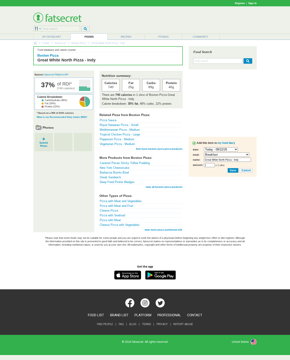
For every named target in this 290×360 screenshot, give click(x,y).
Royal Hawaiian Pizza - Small (119, 125)
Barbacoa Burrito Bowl (114, 172)
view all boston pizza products (164, 187)
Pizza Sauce (108, 120)
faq (121, 324)
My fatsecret (51, 36)
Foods (89, 36)
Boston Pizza (78, 43)
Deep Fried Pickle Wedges (117, 182)
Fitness (163, 36)
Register (240, 3)
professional (169, 315)
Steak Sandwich (110, 177)
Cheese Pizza (109, 210)
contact (194, 315)
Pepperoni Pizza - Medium (117, 139)
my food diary (226, 143)
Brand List (60, 43)
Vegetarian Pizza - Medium (117, 144)
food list (96, 315)
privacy (162, 324)
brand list (119, 315)
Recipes (126, 36)
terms (146, 324)
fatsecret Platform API (56, 74)
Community (200, 36)
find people (105, 324)
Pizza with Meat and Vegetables (121, 201)
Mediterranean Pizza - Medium (120, 129)
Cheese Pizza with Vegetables (120, 225)
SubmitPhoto (43, 142)
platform (143, 315)
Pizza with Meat (110, 220)
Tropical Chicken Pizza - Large (120, 134)
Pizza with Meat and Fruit (116, 206)
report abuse (183, 324)
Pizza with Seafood (112, 215)
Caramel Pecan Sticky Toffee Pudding (125, 163)
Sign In (252, 3)
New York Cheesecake (114, 167)
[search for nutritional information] (247, 61)
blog (132, 324)
